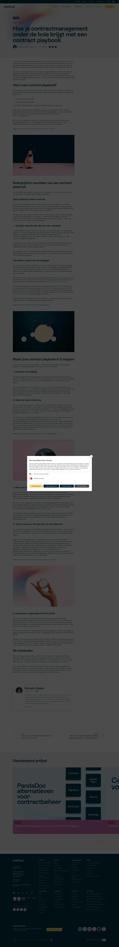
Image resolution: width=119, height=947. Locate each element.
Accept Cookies (36, 486)
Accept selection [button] (66, 486)
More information (82, 486)
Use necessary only (51, 486)
